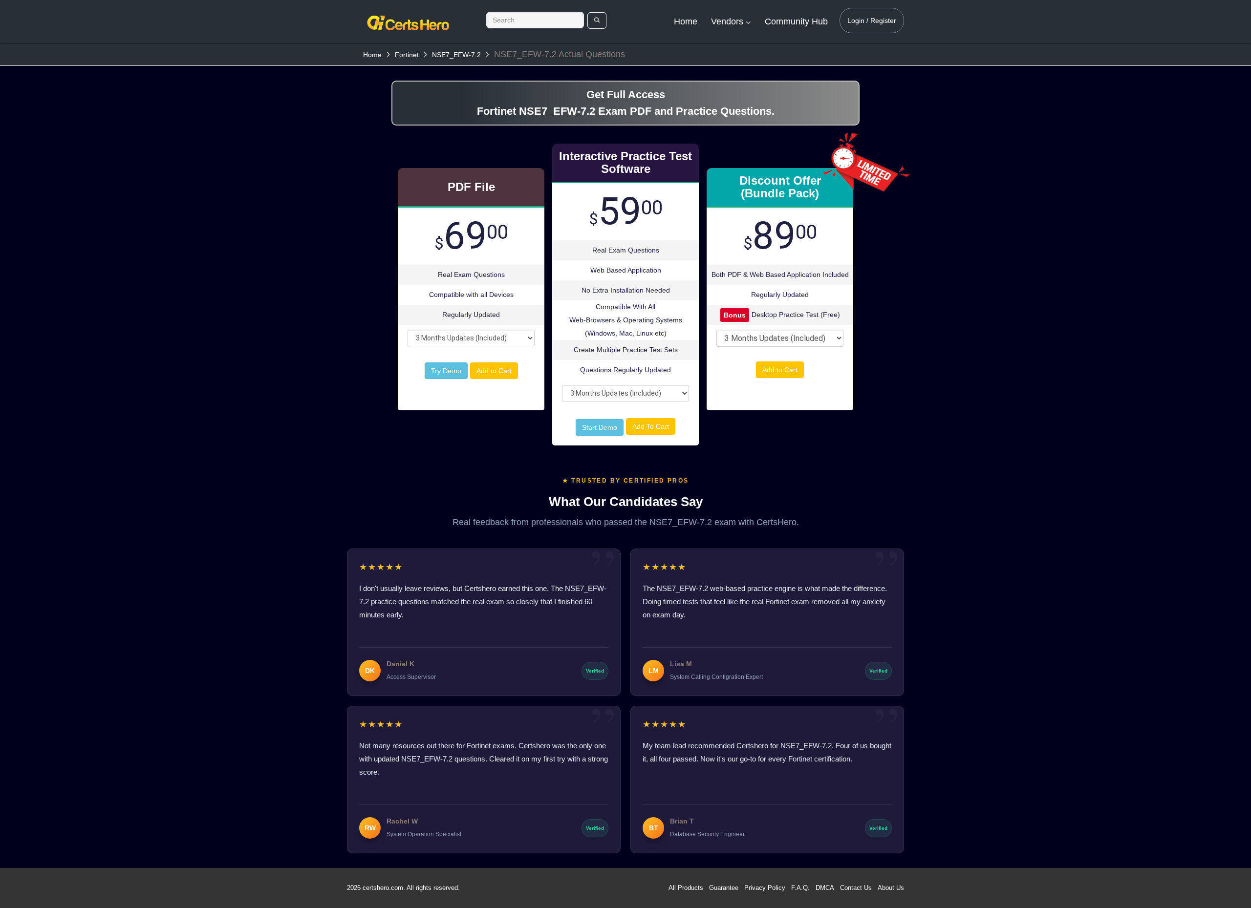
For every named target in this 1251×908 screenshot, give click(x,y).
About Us (891, 887)
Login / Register (871, 20)
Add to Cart (494, 371)
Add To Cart (650, 426)
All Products (686, 887)
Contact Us (856, 887)
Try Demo (446, 371)
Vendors (728, 21)
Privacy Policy (764, 887)
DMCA (825, 887)
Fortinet (407, 55)
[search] (596, 20)
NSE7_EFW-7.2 (456, 55)
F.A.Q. (800, 887)
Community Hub (796, 21)
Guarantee (723, 887)
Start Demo (599, 427)
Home (685, 21)
